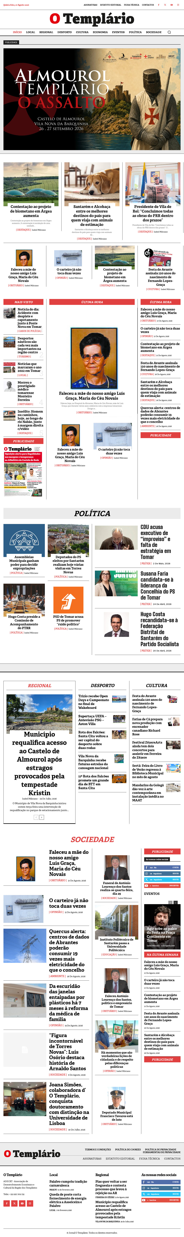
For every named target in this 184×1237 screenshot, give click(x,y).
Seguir (176, 873)
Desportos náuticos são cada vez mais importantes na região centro (29, 345)
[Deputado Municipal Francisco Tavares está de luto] (116, 1095)
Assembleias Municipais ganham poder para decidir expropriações (24, 562)
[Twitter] (165, 4)
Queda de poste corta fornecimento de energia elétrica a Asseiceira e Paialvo (67, 1200)
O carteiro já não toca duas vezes (69, 271)
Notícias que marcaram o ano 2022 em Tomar (30, 367)
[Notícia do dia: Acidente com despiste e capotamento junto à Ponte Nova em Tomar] (9, 313)
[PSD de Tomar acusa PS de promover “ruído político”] (68, 600)
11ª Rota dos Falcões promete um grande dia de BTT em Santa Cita (93, 782)
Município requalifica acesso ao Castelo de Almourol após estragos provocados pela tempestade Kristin (39, 763)
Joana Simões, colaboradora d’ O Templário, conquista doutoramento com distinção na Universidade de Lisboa (69, 1104)
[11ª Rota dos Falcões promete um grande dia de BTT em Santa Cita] (119, 778)
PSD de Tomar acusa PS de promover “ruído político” (68, 620)
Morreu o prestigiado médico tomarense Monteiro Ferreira (26, 391)
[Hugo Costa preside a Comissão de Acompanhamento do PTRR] (24, 600)
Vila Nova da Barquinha (107, 1221)
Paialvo (53, 1190)
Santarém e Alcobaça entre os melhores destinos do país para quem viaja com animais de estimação (92, 215)
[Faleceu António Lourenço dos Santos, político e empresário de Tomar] (116, 979)
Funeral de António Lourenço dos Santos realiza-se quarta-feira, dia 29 (116, 888)
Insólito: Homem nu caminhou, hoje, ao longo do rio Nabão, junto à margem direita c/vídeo (30, 420)
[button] (169, 32)
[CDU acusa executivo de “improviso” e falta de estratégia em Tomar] (116, 537)
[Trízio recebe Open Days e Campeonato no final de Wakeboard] (119, 698)
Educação (109, 954)
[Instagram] (178, 4)
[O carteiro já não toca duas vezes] (69, 257)
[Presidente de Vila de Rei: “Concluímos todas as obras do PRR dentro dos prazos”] (152, 184)
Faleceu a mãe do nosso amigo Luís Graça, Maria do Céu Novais (23, 275)
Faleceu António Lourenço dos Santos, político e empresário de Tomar (116, 1001)
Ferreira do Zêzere (104, 1197)
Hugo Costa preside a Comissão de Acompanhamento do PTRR (24, 622)
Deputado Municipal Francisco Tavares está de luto (116, 1116)
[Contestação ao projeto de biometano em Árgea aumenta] (31, 184)
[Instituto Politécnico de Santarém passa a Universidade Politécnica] (116, 922)
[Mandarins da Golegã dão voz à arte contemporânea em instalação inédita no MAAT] (173, 787)
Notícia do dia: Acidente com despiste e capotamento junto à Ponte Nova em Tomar (30, 318)
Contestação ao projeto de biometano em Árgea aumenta (31, 211)
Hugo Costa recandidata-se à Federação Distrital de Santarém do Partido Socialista (160, 629)
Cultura (153, 289)
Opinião (62, 278)
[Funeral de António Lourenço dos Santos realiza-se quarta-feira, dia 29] (116, 866)
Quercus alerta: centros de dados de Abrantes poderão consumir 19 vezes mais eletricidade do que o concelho (160, 415)
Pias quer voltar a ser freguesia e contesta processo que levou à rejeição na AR (111, 1187)
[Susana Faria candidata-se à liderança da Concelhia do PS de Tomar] (116, 583)
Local (22, 375)
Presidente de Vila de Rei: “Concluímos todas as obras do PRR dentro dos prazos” (152, 213)
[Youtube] (171, 4)
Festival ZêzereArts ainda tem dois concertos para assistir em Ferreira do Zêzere (147, 750)
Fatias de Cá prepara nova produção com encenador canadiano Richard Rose (147, 726)
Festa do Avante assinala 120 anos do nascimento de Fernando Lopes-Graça (161, 277)
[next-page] (41, 817)
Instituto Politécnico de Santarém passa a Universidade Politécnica (116, 945)
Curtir (175, 867)
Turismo (24, 356)
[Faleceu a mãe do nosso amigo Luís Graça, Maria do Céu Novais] (23, 257)
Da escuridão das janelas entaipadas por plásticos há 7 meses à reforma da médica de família (68, 1003)
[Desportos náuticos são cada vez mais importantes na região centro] (9, 342)
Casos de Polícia (29, 331)
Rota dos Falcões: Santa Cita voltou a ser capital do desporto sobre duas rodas (93, 740)
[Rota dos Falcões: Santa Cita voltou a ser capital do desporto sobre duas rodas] (119, 734)
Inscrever (174, 886)
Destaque (23, 230)
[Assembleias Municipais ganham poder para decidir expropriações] (24, 540)
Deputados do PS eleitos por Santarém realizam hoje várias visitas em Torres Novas (68, 564)
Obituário (16, 285)
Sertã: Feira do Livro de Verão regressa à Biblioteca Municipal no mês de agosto (147, 771)
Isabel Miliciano (39, 230)
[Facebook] (158, 4)
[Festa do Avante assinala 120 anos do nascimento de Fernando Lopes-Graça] (160, 257)
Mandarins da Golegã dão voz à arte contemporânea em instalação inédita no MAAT (148, 792)
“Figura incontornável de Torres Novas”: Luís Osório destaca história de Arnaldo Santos (67, 1052)
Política (16, 573)
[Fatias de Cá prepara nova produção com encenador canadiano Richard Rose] (173, 721)
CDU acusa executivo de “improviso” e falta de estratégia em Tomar (156, 542)
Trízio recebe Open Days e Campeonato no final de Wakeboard (93, 702)
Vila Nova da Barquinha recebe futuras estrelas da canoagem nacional (93, 762)
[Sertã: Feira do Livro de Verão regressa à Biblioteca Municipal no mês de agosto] (173, 768)
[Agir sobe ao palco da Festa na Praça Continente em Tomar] (162, 923)
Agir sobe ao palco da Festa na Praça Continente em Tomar (162, 934)
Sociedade (58, 1075)
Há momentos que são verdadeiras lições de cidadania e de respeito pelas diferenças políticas (116, 1060)
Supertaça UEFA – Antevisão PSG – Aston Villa (92, 720)
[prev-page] (36, 817)
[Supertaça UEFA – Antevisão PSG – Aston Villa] (119, 718)
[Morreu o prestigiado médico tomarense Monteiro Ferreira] (9, 386)
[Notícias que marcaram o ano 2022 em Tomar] (9, 367)
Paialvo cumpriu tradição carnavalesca (68, 1183)
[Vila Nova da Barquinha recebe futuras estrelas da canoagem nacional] (119, 758)
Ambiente (148, 426)
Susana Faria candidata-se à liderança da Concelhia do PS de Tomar (158, 585)
